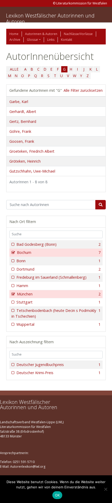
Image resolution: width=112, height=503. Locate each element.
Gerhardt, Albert (22, 111)
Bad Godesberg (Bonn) (58, 244)
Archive (14, 39)
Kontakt (66, 39)
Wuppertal (58, 324)
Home (13, 34)
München (59, 293)
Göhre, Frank (20, 131)
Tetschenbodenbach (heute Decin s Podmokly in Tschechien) (56, 313)
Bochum (59, 252)
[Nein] (105, 489)
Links (50, 39)
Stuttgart (58, 302)
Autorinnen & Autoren (41, 34)
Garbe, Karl (18, 101)
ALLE (14, 69)
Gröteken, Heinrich (25, 161)
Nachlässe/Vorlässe (78, 34)
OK (57, 495)
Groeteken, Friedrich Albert (31, 151)
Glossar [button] (32, 39)
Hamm (58, 285)
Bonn (58, 260)
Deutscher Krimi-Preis (58, 372)
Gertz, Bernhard (22, 121)
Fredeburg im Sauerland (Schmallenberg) (58, 277)
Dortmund (58, 269)
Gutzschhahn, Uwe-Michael (32, 171)
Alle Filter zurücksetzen (83, 90)
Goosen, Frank (21, 141)
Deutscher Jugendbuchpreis (58, 364)
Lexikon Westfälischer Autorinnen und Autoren (50, 18)
